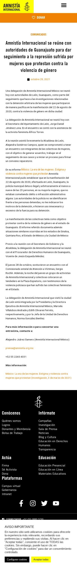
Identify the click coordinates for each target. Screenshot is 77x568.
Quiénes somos (11, 421)
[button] (64, 5)
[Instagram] (32, 503)
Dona (5, 473)
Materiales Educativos (52, 473)
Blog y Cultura (47, 437)
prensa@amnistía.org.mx (19, 348)
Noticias (43, 433)
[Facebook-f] (21, 503)
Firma (5, 465)
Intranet (7, 494)
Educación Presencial (51, 465)
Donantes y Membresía (16, 429)
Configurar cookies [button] (17, 559)
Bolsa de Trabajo (12, 433)
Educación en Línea (50, 469)
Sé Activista (9, 469)
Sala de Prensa (47, 429)
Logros (6, 425)
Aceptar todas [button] (41, 559)
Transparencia (47, 449)
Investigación (46, 425)
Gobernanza (9, 490)
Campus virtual (11, 486)
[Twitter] (44, 503)
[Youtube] (56, 503)
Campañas (44, 421)
